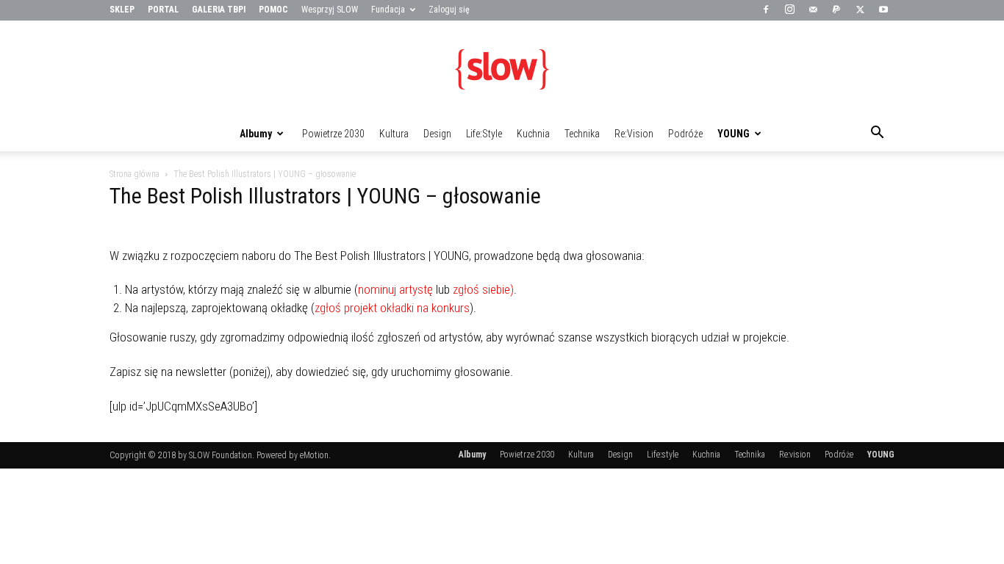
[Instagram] (789, 10)
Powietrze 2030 (333, 134)
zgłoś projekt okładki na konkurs (392, 307)
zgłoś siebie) (483, 289)
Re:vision (633, 134)
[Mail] (813, 10)
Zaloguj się (449, 9)
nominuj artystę (395, 289)
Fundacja (388, 9)
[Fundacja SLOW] (502, 69)
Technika (582, 134)
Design (437, 134)
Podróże (685, 134)
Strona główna (134, 174)
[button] (876, 134)
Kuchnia (533, 134)
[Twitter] (860, 10)
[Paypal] (836, 10)
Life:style (484, 134)
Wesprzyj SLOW (329, 9)
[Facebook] (766, 10)
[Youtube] (883, 10)
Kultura (394, 134)
